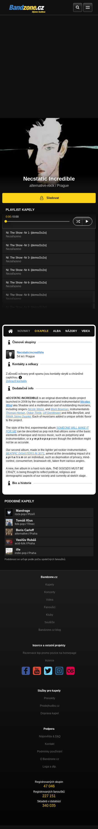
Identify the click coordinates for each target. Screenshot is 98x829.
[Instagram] (59, 671)
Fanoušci (49, 607)
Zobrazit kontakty (16, 381)
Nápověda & (49, 736)
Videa (86, 331)
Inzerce (49, 660)
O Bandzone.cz (49, 759)
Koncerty (49, 592)
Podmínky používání (49, 751)
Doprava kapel (50, 713)
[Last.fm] (70, 671)
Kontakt (49, 744)
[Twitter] (48, 671)
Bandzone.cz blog (50, 629)
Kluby (49, 614)
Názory (71, 331)
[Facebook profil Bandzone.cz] (26, 671)
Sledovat (52, 198)
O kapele (42, 331)
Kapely (49, 584)
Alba (57, 331)
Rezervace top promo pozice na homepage (49, 653)
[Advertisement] (49, 66)
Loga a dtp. (50, 766)
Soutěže (49, 622)
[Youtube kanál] (37, 671)
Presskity (49, 698)
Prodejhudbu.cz (49, 705)
